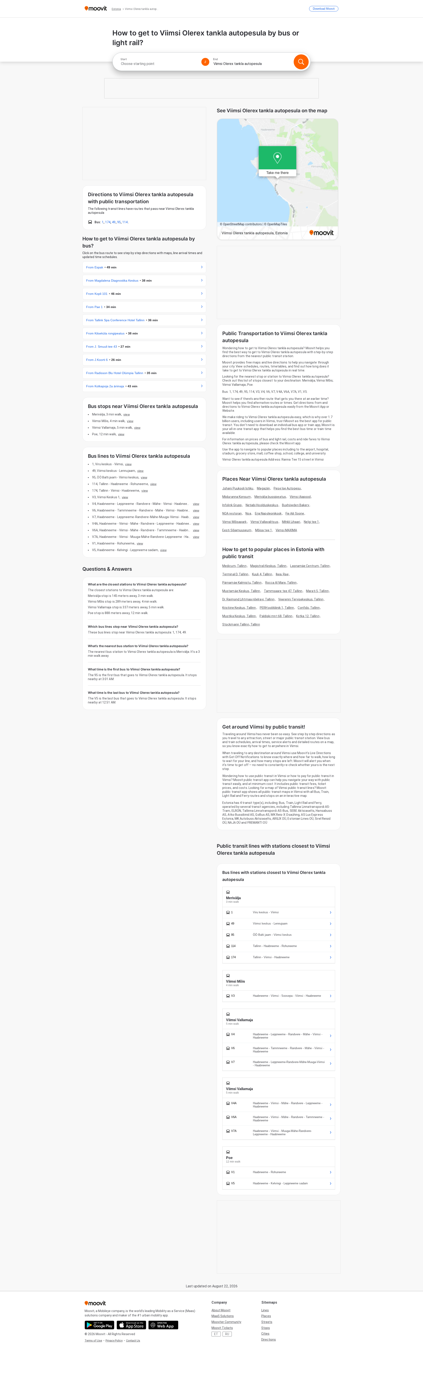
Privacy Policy (114, 1340)
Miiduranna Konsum (236, 496)
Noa (248, 513)
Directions (268, 1339)
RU (227, 1334)
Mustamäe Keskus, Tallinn (241, 591)
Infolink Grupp (232, 505)
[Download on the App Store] (131, 1325)
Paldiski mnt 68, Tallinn (276, 616)
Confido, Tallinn (309, 607)
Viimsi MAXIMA (286, 530)
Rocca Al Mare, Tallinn (281, 582)
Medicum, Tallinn (234, 566)
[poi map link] (277, 179)
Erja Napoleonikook (268, 513)
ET (216, 1334)
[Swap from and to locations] (205, 62)
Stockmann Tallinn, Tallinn (241, 624)
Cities (265, 1333)
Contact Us (133, 1340)
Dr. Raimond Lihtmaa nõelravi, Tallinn (248, 599)
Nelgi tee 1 (311, 522)
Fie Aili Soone (295, 513)
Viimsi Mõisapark (234, 522)
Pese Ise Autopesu (287, 488)
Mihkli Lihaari (291, 522)
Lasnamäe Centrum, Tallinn (310, 566)
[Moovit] (96, 8)
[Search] (301, 61)
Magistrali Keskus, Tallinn (268, 566)
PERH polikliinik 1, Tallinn (277, 607)
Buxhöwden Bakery (295, 505)
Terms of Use (93, 1340)
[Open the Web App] (163, 1325)
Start (124, 59)
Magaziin (263, 488)
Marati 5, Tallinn (317, 591)
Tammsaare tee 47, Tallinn (283, 591)
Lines (265, 1310)
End (215, 59)
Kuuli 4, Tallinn (262, 574)
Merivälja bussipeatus (270, 496)
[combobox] (159, 63)
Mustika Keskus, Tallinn (239, 616)
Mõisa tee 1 (263, 530)
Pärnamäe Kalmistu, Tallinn (242, 582)
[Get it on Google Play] (99, 1325)
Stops (265, 1328)
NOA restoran (232, 513)
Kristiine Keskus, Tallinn (239, 607)
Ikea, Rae (282, 574)
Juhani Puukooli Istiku (237, 488)
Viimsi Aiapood (300, 496)
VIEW (126, 414)
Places (266, 1316)
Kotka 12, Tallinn (307, 616)
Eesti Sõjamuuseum (236, 530)
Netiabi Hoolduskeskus (262, 505)
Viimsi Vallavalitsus (264, 522)
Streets (266, 1322)
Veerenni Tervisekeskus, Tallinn (300, 599)
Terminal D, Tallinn (235, 574)
